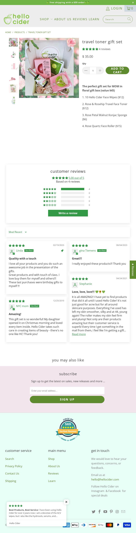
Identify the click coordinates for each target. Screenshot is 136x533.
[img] (17, 245)
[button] (90, 49)
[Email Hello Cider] (123, 512)
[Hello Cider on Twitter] (93, 512)
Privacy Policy (13, 466)
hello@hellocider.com (105, 479)
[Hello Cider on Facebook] (99, 512)
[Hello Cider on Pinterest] (111, 512)
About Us (62, 19)
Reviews (80, 19)
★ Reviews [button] (133, 269)
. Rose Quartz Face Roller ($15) (103, 126)
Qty (84, 63)
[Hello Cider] (16, 19)
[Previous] (22, 68)
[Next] (75, 68)
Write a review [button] (68, 213)
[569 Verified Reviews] (68, 443)
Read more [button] (79, 334)
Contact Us (12, 473)
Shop (45, 19)
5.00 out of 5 (76, 178)
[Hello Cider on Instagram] (117, 512)
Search (9, 459)
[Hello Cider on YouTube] (105, 512)
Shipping (10, 481)
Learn (94, 19)
